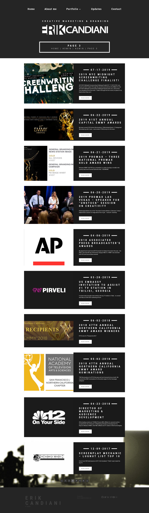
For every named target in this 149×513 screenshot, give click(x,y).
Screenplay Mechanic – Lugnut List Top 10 (100, 455)
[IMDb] (116, 497)
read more (85, 98)
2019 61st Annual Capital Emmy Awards (100, 121)
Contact (116, 8)
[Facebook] (102, 497)
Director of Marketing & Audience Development (92, 413)
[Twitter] (105, 497)
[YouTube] (113, 497)
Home (31, 8)
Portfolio (72, 8)
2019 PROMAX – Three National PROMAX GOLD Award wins (99, 159)
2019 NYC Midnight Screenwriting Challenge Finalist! (99, 77)
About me (50, 8)
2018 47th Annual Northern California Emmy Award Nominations (100, 368)
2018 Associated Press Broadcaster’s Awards (100, 243)
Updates (96, 8)
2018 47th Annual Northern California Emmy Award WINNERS (100, 328)
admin (67, 48)
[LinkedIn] (108, 497)
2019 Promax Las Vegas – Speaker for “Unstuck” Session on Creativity (99, 201)
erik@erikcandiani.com (85, 498)
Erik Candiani (44, 500)
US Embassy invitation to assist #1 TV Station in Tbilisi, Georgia (99, 286)
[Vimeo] (111, 497)
